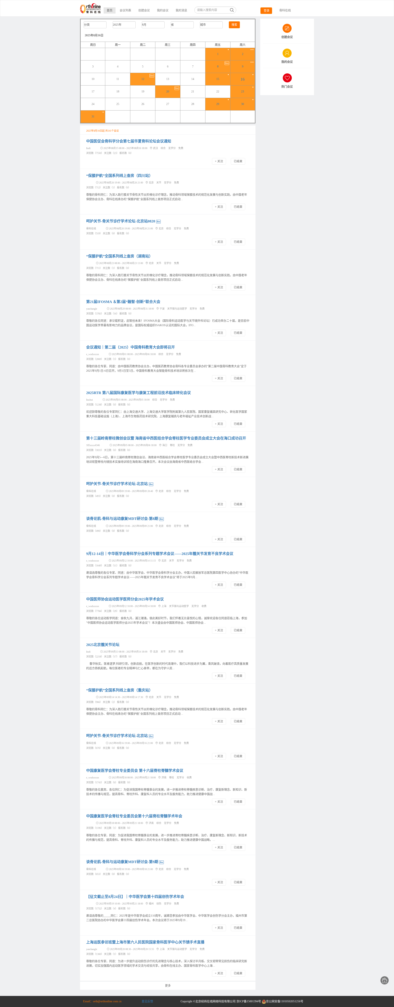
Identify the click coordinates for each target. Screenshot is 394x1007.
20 (167, 91)
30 (242, 104)
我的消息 (181, 10)
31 (93, 116)
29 (217, 104)
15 (217, 79)
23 (242, 91)
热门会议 (287, 86)
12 (142, 79)
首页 (109, 10)
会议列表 (125, 10)
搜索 (234, 24)
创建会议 (144, 10)
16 (243, 79)
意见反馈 (147, 1001)
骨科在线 (285, 10)
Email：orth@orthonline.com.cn (102, 1001)
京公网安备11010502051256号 (284, 1001)
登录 (266, 10)
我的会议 (162, 10)
